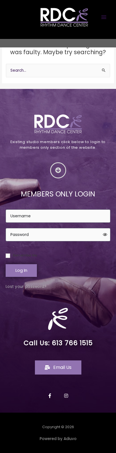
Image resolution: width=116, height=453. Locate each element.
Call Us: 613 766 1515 (58, 342)
